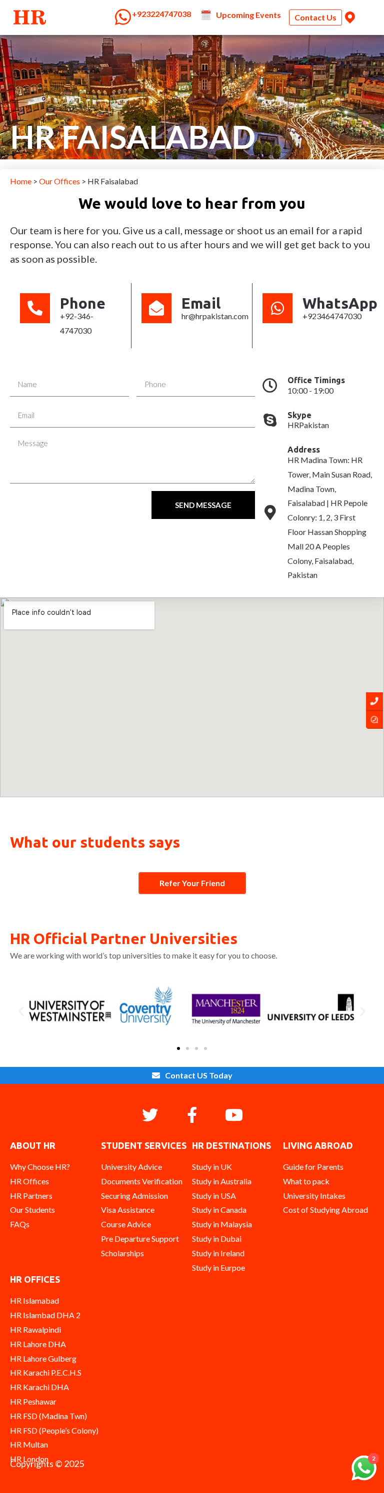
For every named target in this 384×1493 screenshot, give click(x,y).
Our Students (32, 1209)
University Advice (131, 1166)
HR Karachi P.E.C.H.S (46, 1372)
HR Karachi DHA (39, 1387)
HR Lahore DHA (38, 1344)
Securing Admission (134, 1195)
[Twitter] (150, 1115)
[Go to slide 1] (178, 1048)
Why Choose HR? (40, 1166)
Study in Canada (219, 1209)
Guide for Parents (313, 1166)
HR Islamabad (34, 1300)
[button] (21, 1011)
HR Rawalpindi (35, 1329)
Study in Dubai (217, 1238)
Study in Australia (222, 1181)
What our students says (95, 842)
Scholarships (122, 1253)
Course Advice (126, 1224)
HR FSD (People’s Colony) (54, 1430)
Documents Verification (141, 1181)
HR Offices (29, 1181)
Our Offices (60, 181)
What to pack (306, 1181)
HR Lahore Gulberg (43, 1358)
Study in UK (212, 1166)
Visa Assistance (127, 1209)
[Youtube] (234, 1115)
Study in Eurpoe (218, 1267)
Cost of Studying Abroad (325, 1209)
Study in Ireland (218, 1253)
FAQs (20, 1224)
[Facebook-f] (192, 1115)
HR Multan (29, 1444)
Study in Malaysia (222, 1224)
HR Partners (31, 1195)
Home (21, 181)
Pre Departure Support (140, 1238)
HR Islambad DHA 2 (45, 1315)
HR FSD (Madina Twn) (48, 1416)
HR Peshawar (33, 1401)
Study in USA (214, 1195)
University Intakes (314, 1195)
